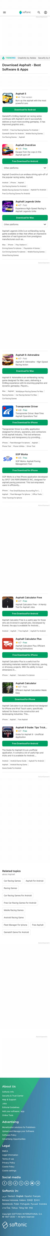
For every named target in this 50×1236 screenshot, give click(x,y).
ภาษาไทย (6, 1208)
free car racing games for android (24, 130)
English (19, 1196)
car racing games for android (14, 186)
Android (5, 130)
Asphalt (22, 137)
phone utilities (18, 446)
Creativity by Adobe (27, 58)
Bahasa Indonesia (10, 1200)
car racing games (9, 137)
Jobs (4, 1103)
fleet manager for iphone (20, 443)
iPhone (13, 182)
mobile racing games (34, 133)
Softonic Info (8, 1092)
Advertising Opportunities (13, 1139)
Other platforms (11, 168)
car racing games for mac (26, 395)
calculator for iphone (26, 675)
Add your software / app (13, 1111)
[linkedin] (26, 1183)
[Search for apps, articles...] (39, 12)
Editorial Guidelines (10, 1107)
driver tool (31, 446)
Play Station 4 (21, 245)
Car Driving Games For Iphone (13, 252)
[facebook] (4, 1183)
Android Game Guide (18, 761)
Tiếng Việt (23, 1208)
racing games (7, 395)
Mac (4, 245)
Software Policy (9, 1135)
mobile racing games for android (15, 190)
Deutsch (11, 1196)
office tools (37, 494)
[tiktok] (15, 1183)
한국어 (37, 1200)
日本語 (30, 1200)
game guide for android (11, 768)
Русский (34, 1204)
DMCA (5, 1151)
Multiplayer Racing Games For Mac (29, 391)
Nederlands (7, 1204)
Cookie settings (9, 1170)
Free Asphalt (23, 631)
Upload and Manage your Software (18, 1131)
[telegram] (38, 1183)
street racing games (10, 255)
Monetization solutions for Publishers (18, 1127)
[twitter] (21, 1183)
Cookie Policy (8, 1166)
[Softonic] (25, 12)
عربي (4, 1196)
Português (25, 1204)
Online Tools (7, 1115)
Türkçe (14, 1208)
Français (36, 1196)
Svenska (43, 1204)
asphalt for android (38, 190)
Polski (16, 1204)
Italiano (22, 1200)
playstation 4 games (32, 248)
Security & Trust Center (12, 1095)
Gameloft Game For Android (13, 133)
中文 (31, 1208)
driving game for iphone (11, 248)
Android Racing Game (18, 764)
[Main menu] (4, 12)
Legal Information (10, 1155)
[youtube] (32, 1183)
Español (28, 1196)
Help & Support (9, 1099)
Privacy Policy (8, 1162)
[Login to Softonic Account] (45, 12)
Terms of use (8, 1159)
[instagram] (10, 1183)
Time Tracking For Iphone (12, 498)
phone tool (6, 446)
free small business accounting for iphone (25, 491)
